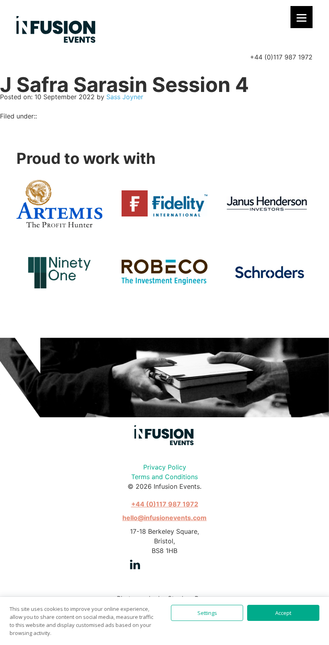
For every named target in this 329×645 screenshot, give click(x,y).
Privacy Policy (164, 467)
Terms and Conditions (164, 477)
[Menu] (301, 17)
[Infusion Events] (56, 30)
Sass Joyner (124, 97)
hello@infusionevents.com (164, 518)
